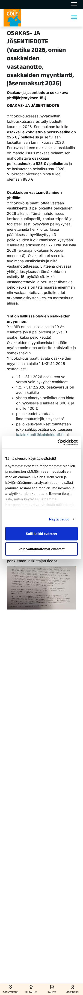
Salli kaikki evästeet (41, 534)
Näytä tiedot (59, 519)
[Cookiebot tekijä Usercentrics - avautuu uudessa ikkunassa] (58, 442)
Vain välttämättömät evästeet (41, 549)
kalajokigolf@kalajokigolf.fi (39, 434)
